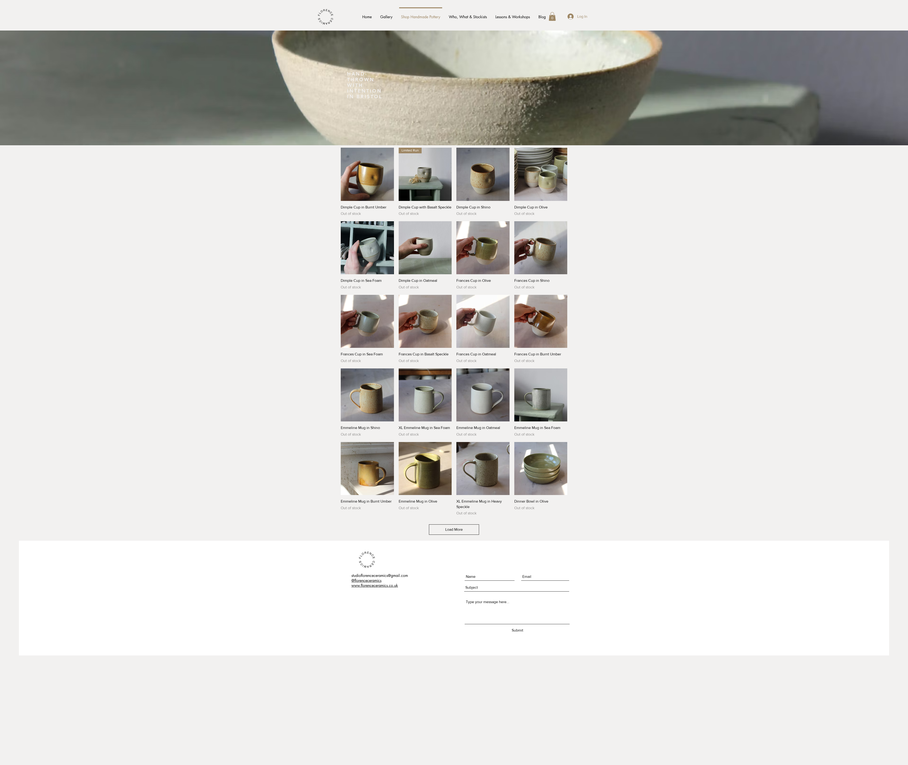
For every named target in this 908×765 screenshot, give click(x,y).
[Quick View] (367, 174)
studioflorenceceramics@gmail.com (379, 575)
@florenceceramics (366, 580)
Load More (454, 529)
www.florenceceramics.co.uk (374, 585)
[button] (552, 16)
